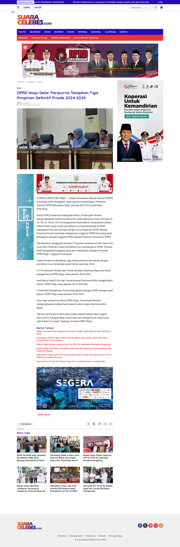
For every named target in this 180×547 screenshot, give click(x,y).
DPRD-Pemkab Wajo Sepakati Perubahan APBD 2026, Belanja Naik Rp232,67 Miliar (74, 332)
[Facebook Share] (88, 424)
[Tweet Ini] (94, 424)
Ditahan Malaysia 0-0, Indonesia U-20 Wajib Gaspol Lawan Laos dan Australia (89, 2)
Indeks (27, 7)
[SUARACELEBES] (34, 19)
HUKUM (70, 32)
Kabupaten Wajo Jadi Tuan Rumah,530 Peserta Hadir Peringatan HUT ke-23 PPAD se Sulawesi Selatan (74, 356)
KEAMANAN (35, 32)
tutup (13, 12)
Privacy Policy (115, 536)
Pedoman (90, 536)
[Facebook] (140, 525)
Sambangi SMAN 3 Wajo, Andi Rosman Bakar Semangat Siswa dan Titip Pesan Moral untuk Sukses (72, 339)
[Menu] (19, 7)
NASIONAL (96, 32)
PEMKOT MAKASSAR (60, 38)
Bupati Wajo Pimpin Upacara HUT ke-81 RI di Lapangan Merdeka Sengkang (74, 344)
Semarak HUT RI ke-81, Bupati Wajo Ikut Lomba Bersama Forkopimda (71, 361)
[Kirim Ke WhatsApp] (111, 424)
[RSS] (161, 525)
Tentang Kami (76, 536)
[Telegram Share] (105, 424)
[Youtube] (155, 525)
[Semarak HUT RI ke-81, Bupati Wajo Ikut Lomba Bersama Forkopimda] (98, 475)
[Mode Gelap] (161, 7)
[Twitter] (145, 525)
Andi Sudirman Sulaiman (86, 38)
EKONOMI (58, 32)
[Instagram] (150, 525)
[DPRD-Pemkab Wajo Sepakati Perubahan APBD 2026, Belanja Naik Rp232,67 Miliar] (32, 444)
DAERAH (124, 32)
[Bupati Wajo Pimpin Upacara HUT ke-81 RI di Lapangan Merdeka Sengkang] (98, 444)
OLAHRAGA (110, 32)
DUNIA (47, 32)
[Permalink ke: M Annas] (19, 103)
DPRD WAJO (44, 414)
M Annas (26, 103)
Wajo (19, 88)
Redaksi (62, 536)
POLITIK (22, 32)
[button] (156, 7)
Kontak (38, 7)
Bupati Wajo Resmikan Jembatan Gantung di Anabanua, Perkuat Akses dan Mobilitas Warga (74, 349)
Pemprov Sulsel (39, 38)
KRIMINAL (82, 32)
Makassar (23, 38)
